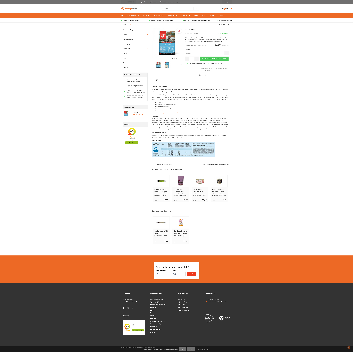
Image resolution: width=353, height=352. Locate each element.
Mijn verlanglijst (183, 307)
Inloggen (227, 2)
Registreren (181, 299)
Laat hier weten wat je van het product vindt (216, 164)
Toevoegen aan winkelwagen (215, 58)
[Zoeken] (196, 8)
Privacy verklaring (155, 324)
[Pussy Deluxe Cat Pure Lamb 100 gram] (161, 222)
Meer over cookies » (203, 349)
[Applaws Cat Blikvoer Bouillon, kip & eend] (200, 181)
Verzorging (171, 15)
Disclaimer (153, 326)
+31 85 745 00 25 (129, 2)
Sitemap (152, 332)
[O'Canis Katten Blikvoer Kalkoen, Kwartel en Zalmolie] (219, 181)
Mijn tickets (181, 304)
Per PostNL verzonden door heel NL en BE (197, 20)
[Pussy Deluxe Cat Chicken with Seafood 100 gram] (161, 181)
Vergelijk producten (184, 310)
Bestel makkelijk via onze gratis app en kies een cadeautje (171, 113)
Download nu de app (156, 299)
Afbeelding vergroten (177, 58)
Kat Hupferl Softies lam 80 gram (179, 191)
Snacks (145, 15)
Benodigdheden (158, 15)
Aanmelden (191, 274)
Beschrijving (155, 80)
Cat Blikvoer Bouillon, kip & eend (198, 191)
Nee (191, 349)
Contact (221, 15)
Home (122, 15)
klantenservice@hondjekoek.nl (217, 302)
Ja (182, 349)
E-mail (174, 270)
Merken (212, 15)
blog (124, 58)
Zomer (196, 15)
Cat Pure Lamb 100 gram (161, 232)
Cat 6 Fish (132, 24)
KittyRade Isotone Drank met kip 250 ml (180, 232)
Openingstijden (155, 302)
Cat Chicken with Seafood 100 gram (160, 191)
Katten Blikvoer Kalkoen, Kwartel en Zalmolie (218, 191)
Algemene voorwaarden (157, 321)
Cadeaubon (153, 307)
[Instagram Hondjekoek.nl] (128, 308)
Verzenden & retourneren (158, 304)
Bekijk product (137, 114)
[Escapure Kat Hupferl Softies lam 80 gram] (180, 181)
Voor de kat (184, 15)
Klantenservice (154, 313)
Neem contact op (223, 68)
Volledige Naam (161, 270)
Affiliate (152, 315)
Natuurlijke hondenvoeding (131, 20)
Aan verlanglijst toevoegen (207, 69)
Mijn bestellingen (183, 302)
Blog (203, 15)
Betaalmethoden (155, 329)
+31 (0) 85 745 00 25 (213, 299)
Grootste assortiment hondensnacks (162, 20)
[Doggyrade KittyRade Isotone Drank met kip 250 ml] (180, 222)
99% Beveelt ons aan (225, 20)
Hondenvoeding (132, 15)
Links (152, 310)
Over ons (153, 318)
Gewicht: (188, 49)
